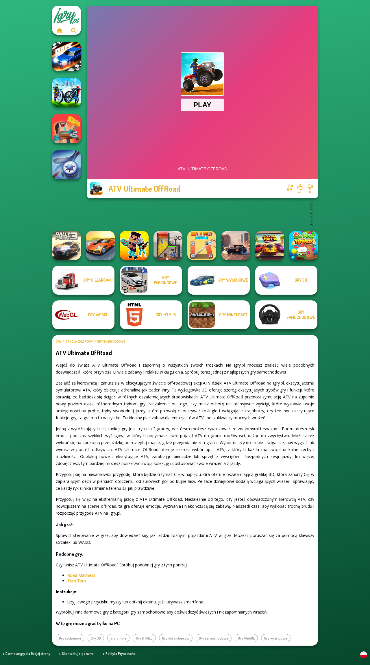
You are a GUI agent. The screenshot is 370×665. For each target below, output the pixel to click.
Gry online (118, 638)
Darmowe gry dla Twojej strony (27, 653)
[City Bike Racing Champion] (66, 92)
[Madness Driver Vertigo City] (100, 245)
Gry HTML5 (144, 638)
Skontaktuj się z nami (78, 653)
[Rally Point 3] (66, 245)
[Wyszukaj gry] (73, 30)
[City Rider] (235, 245)
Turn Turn (76, 580)
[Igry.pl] (59, 30)
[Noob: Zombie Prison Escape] (66, 128)
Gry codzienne (70, 638)
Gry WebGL (246, 638)
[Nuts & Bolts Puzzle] (201, 245)
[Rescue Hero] (167, 245)
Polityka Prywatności (121, 653)
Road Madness (81, 575)
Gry (58, 341)
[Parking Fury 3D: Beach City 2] (269, 245)
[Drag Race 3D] (66, 56)
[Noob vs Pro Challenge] (134, 245)
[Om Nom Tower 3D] (303, 245)
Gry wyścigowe (275, 638)
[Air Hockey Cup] (66, 164)
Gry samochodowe (111, 341)
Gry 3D (96, 638)
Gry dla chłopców (79, 341)
